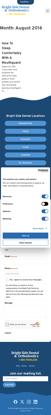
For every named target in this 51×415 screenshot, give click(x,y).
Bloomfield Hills (25, 123)
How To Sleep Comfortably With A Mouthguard (11, 53)
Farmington (25, 139)
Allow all (25, 236)
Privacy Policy (25, 411)
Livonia (25, 147)
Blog (18, 366)
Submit (8, 333)
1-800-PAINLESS (16, 14)
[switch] (45, 204)
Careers (32, 366)
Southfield (25, 155)
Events (24, 366)
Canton (25, 131)
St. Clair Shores (25, 163)
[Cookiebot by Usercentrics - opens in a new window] (38, 170)
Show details (38, 228)
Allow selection (25, 243)
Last (6, 250)
